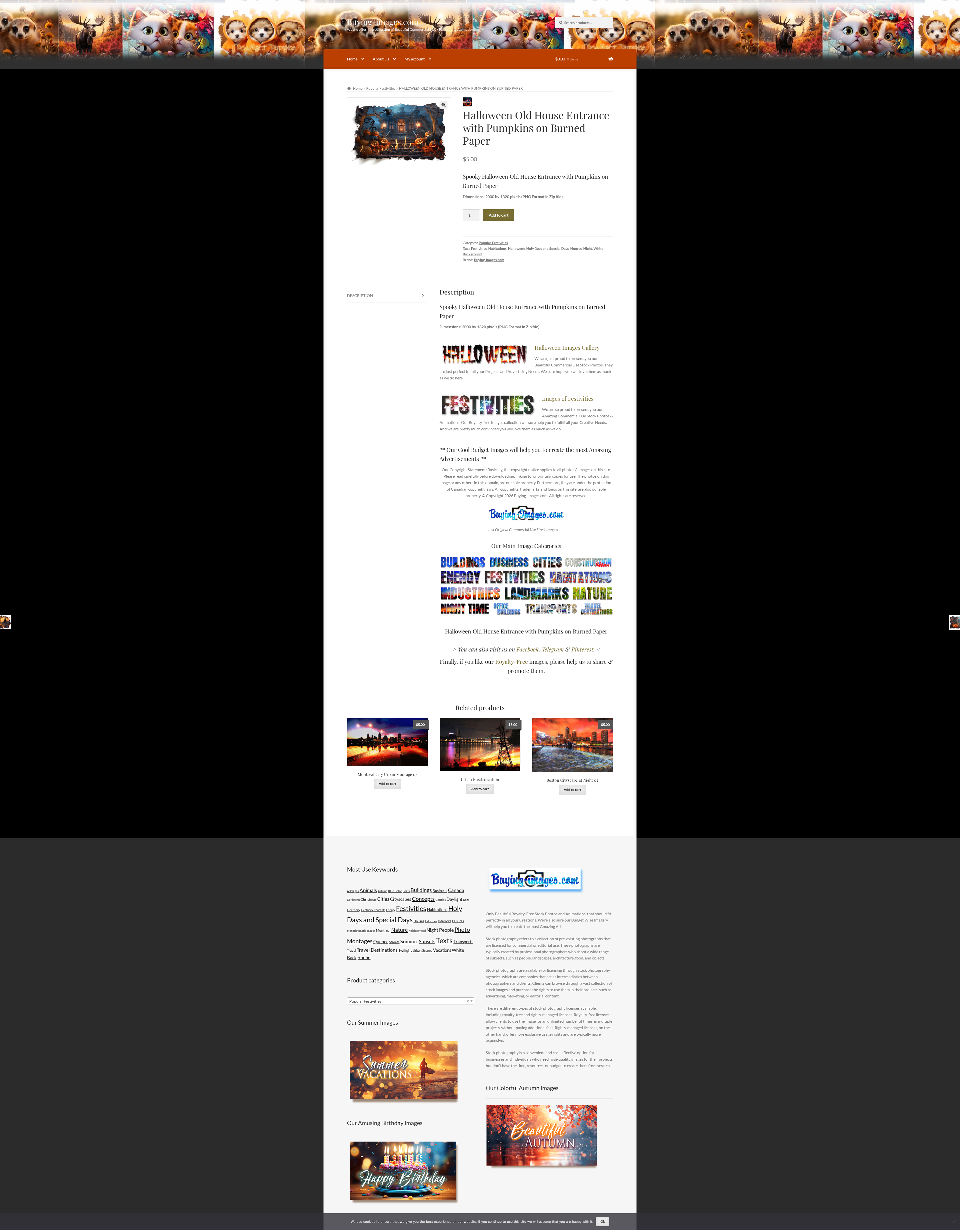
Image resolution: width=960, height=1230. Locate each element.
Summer (409, 941)
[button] (444, 105)
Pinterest (583, 649)
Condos (441, 899)
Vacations (442, 950)
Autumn (382, 891)
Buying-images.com (382, 21)
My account (414, 58)
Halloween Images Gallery (567, 347)
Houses (576, 248)
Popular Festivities (380, 88)
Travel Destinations (377, 950)
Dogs (466, 899)
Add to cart (498, 215)
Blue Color (395, 891)
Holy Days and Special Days (547, 248)
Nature (399, 929)
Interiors (444, 921)
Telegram (553, 649)
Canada (456, 890)
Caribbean (353, 899)
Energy (390, 910)
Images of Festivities (568, 398)
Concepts (423, 899)
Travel (351, 950)
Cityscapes (400, 899)
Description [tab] (360, 295)
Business (439, 890)
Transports (463, 941)
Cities (383, 899)
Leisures (458, 921)
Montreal (383, 930)
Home (352, 58)
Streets (394, 942)
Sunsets (427, 941)
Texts (444, 940)
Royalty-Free (511, 661)
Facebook (527, 649)
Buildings (421, 890)
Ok (602, 1222)
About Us (381, 58)
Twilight (405, 950)
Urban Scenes (422, 950)
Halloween (516, 248)
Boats (406, 891)
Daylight (454, 899)
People (446, 930)
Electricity (353, 910)
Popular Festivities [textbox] (409, 1001)
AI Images (353, 891)
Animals (368, 890)
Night (587, 248)
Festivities (479, 248)
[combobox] (410, 1000)
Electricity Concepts (373, 910)
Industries (431, 921)
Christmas (368, 899)
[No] (953, 1221)
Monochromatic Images (361, 930)
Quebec (380, 941)
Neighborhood (417, 930)
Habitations (497, 248)
